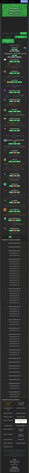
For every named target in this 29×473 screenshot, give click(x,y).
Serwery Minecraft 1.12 (14, 365)
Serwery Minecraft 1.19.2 (14, 313)
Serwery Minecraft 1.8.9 (14, 385)
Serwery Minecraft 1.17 (14, 328)
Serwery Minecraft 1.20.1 (14, 302)
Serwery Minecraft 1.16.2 (14, 343)
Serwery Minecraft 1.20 (14, 288)
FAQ (14, 463)
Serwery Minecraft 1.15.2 (14, 352)
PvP (13, 51)
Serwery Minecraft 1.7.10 (14, 394)
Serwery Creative (8, 416)
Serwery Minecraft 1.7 (14, 392)
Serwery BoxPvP (8, 413)
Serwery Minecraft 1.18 (14, 319)
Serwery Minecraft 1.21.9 (14, 266)
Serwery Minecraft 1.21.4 (14, 277)
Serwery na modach (21, 429)
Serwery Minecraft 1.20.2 (14, 300)
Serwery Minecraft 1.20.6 (14, 291)
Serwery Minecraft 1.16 (14, 334)
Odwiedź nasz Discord (14, 461)
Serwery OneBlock (8, 434)
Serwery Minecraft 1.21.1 (14, 284)
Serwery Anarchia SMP (8, 408)
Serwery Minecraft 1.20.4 (14, 295)
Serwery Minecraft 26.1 (14, 250)
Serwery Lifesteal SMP (21, 421)
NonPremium (18, 57)
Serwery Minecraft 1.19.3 (14, 311)
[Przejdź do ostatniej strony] (18, 237)
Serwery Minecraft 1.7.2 (14, 396)
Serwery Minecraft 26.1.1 (14, 255)
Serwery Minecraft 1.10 (14, 375)
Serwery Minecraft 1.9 (14, 379)
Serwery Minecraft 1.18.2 (14, 322)
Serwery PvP (21, 439)
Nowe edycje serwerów (21, 403)
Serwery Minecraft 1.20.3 (14, 298)
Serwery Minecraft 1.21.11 (14, 261)
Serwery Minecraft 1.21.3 (14, 280)
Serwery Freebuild (8, 420)
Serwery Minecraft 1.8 (14, 383)
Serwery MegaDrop (21, 425)
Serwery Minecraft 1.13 (14, 362)
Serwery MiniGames (8, 429)
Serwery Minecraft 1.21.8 (14, 268)
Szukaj (24, 33)
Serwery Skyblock (8, 443)
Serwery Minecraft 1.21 (14, 259)
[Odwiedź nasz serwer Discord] (5, 1)
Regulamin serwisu (14, 464)
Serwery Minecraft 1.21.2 (14, 282)
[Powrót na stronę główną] (2, 1)
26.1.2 (9, 57)
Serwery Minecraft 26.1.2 (14, 253)
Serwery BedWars (21, 408)
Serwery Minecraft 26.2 (15, 247)
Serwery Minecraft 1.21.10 (14, 263)
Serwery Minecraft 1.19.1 (14, 315)
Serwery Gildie (8, 425)
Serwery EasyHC (21, 416)
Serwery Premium (8, 439)
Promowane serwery (14, 45)
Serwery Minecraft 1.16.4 (14, 339)
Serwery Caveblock (21, 413)
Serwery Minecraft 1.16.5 (14, 336)
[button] (8, 37)
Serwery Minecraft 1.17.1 (14, 330)
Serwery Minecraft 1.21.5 (14, 275)
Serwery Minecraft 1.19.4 (14, 308)
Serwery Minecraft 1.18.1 (14, 324)
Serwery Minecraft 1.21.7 (14, 270)
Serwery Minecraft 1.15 (14, 349)
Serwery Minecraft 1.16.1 (14, 345)
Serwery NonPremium (21, 435)
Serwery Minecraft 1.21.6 (14, 273)
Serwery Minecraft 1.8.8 (14, 388)
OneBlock (17, 51)
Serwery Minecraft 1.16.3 (14, 341)
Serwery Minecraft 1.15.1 (14, 354)
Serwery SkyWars (21, 443)
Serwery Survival (8, 446)
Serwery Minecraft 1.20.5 (14, 293)
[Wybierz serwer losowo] (7, 1)
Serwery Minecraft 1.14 (14, 358)
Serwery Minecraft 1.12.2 (14, 368)
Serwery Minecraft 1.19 (14, 306)
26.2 (11, 51)
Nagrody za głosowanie (14, 462)
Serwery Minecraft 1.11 (14, 372)
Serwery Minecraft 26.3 (15, 243)
